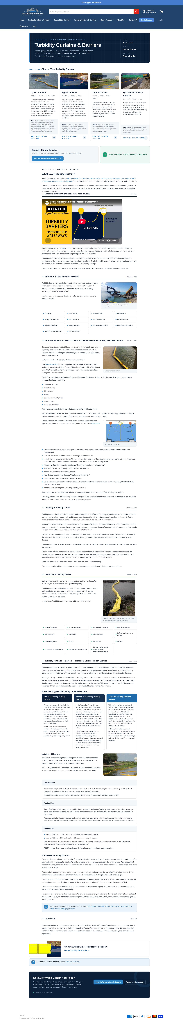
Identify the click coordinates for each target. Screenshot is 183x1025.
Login (160, 20)
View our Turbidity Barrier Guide (75, 950)
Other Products (107, 20)
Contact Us (133, 20)
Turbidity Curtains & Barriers (85, 20)
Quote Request (146, 20)
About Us (121, 20)
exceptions (95, 423)
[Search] (136, 11)
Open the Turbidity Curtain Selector (46, 158)
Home (22, 20)
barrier (62, 248)
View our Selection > (73, 962)
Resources (24, 26)
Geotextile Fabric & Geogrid (39, 20)
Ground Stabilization (62, 20)
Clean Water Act (51, 364)
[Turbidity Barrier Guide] (45, 949)
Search (22, 1015)
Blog (34, 26)
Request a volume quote (134, 982)
